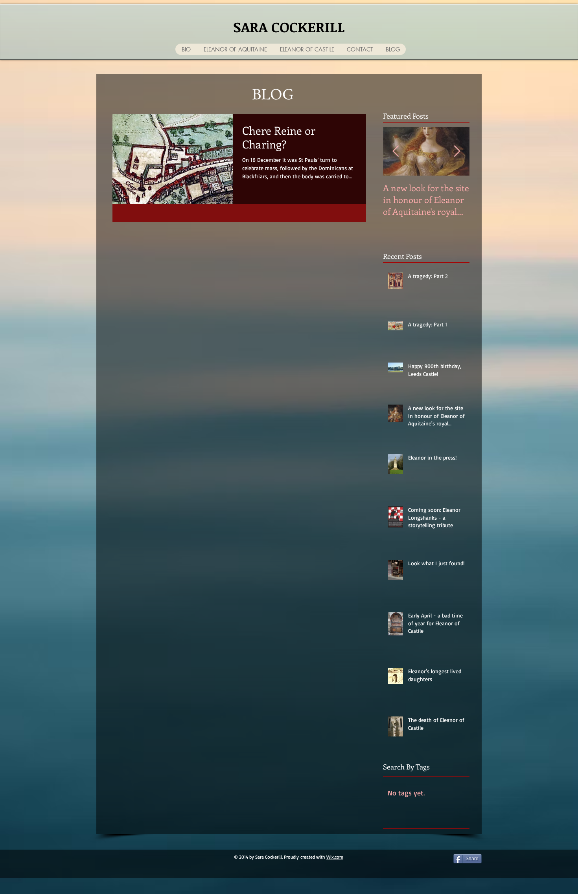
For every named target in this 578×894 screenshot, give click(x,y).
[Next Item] (456, 151)
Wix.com (334, 857)
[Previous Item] (395, 151)
